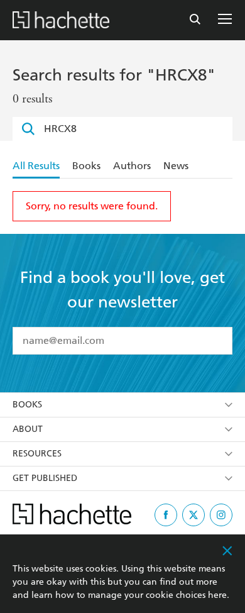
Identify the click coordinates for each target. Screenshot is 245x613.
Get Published (45, 478)
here (217, 595)
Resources (37, 453)
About (28, 429)
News (175, 166)
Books (86, 166)
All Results (36, 166)
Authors (132, 166)
